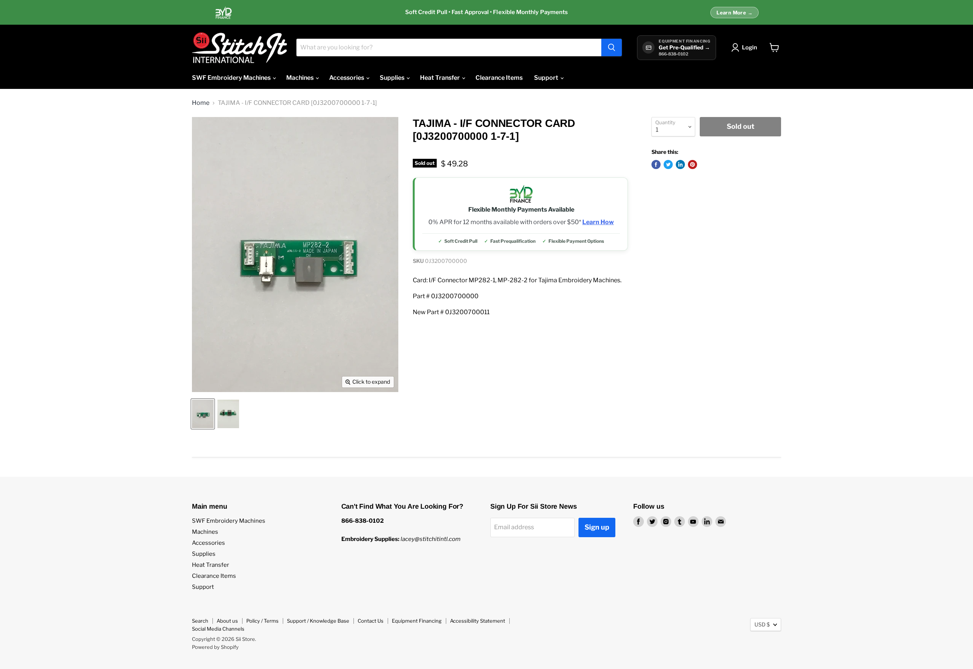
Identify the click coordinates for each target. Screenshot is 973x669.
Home (200, 103)
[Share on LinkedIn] (680, 164)
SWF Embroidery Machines (232, 77)
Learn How (598, 222)
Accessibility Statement (477, 621)
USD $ (762, 624)
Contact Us (370, 621)
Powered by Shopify (215, 647)
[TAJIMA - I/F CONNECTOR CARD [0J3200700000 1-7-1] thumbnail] (202, 414)
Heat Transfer (440, 77)
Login (749, 47)
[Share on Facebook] (656, 164)
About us (227, 621)
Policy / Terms (262, 621)
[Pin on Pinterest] (692, 164)
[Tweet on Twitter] (668, 164)
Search (200, 621)
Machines (300, 77)
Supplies (393, 77)
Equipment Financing (417, 621)
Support (546, 77)
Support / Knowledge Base (318, 621)
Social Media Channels (218, 629)
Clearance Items (499, 77)
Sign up (597, 527)
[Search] (611, 47)
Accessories (347, 77)
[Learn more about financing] (486, 12)
